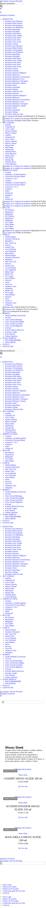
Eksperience (9, 212)
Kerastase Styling (11, 89)
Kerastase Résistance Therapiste (16, 81)
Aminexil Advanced (12, 239)
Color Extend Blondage (13, 496)
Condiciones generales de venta (14, 891)
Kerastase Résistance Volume (15, 83)
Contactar (6, 893)
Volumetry (9, 288)
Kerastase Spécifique (12, 87)
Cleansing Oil (10, 127)
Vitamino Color (10, 286)
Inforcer (8, 245)
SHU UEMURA (8, 411)
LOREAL (6, 463)
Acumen (8, 172)
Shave (7, 191)
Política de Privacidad (10, 889)
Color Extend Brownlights (14, 498)
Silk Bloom (9, 147)
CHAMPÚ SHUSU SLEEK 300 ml (23, 778)
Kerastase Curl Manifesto (14, 27)
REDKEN (6, 490)
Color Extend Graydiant (13, 500)
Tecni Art (8, 284)
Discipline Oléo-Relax (13, 34)
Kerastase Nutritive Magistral (15, 73)
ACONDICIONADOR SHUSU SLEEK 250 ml (23, 808)
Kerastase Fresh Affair (13, 38)
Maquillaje (9, 214)
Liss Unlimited (10, 251)
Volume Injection (11, 512)
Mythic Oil (9, 274)
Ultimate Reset (10, 152)
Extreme (8, 504)
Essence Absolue (11, 131)
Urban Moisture (10, 154)
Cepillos (8, 125)
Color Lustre (9, 129)
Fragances (8, 189)
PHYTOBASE (10, 519)
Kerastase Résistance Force (14, 79)
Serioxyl (8, 280)
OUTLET (6, 521)
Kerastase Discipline (12, 32)
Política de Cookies (9, 887)
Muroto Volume (10, 133)
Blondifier (9, 241)
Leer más (24, 786)
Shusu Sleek (9, 145)
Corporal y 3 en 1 (11, 179)
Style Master (9, 224)
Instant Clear (9, 247)
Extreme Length (11, 508)
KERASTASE (8, 362)
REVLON (6, 451)
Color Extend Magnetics (14, 502)
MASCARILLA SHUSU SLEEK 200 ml (23, 839)
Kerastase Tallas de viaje (14, 91)
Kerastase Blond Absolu (13, 23)
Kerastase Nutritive (12, 71)
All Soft (8, 494)
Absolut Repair (10, 237)
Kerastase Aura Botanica (14, 21)
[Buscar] (1, 6)
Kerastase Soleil (11, 85)
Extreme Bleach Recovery (14, 506)
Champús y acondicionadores (15, 174)
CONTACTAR (8, 523)
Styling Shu (9, 150)
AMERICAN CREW (10, 434)
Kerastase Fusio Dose (12, 40)
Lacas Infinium (10, 249)
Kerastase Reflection (12, 75)
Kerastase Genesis (11, 44)
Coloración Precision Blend (15, 176)
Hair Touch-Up (10, 243)
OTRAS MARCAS (9, 515)
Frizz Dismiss (10, 510)
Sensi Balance (10, 278)
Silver (7, 282)
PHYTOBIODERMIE (13, 517)
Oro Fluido (9, 222)
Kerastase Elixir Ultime (13, 36)
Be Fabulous (9, 210)
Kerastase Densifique (12, 29)
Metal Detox (9, 253)
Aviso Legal (7, 885)
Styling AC (9, 193)
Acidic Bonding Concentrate (15, 492)
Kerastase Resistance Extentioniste (17, 77)
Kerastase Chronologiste (13, 25)
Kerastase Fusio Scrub (13, 42)
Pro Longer (9, 276)
